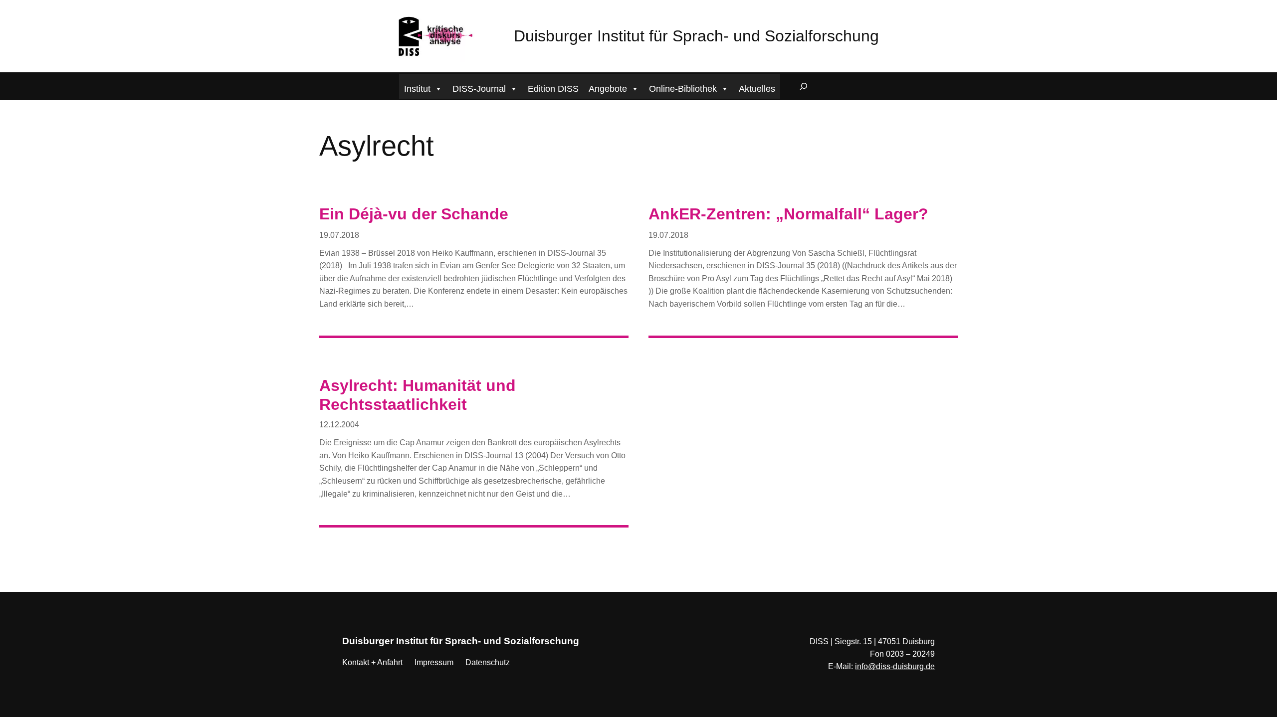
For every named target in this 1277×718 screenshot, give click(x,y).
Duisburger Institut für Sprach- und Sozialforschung (696, 36)
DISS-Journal (479, 89)
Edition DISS (553, 89)
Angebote (608, 89)
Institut (417, 89)
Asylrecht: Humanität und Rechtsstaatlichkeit (417, 394)
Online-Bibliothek (683, 89)
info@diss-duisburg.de (895, 666)
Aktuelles (757, 89)
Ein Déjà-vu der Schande (413, 214)
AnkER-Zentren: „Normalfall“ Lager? (788, 214)
